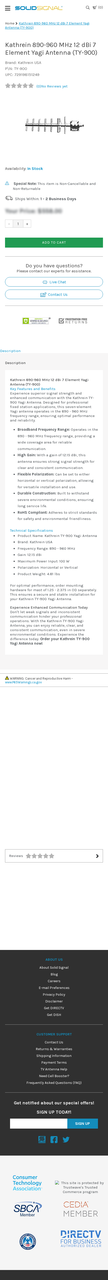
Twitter (66, 1139)
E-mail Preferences (54, 988)
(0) (100, 7)
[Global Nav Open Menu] (7, 8)
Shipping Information (54, 1056)
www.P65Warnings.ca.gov (23, 682)
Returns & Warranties (54, 1049)
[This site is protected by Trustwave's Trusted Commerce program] (80, 1187)
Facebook (54, 1139)
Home (9, 23)
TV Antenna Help (54, 1069)
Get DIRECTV (54, 1008)
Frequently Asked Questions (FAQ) (54, 1083)
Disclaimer (54, 1001)
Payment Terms (54, 1062)
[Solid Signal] (39, 8)
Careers (54, 981)
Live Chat (57, 282)
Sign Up (82, 1123)
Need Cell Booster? (54, 1076)
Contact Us (57, 294)
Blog (54, 974)
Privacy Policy (54, 994)
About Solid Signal (54, 967)
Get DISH (54, 1015)
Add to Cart (54, 242)
